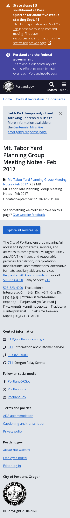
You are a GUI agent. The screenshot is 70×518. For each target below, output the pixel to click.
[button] (51, 86)
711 (47, 280)
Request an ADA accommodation (26, 275)
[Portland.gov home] (18, 86)
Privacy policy (13, 431)
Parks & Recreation (30, 99)
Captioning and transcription (24, 423)
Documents (56, 99)
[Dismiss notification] (60, 113)
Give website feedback (29, 215)
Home (7, 99)
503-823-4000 (13, 280)
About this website (16, 450)
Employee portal (15, 458)
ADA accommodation (18, 416)
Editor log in (12, 466)
